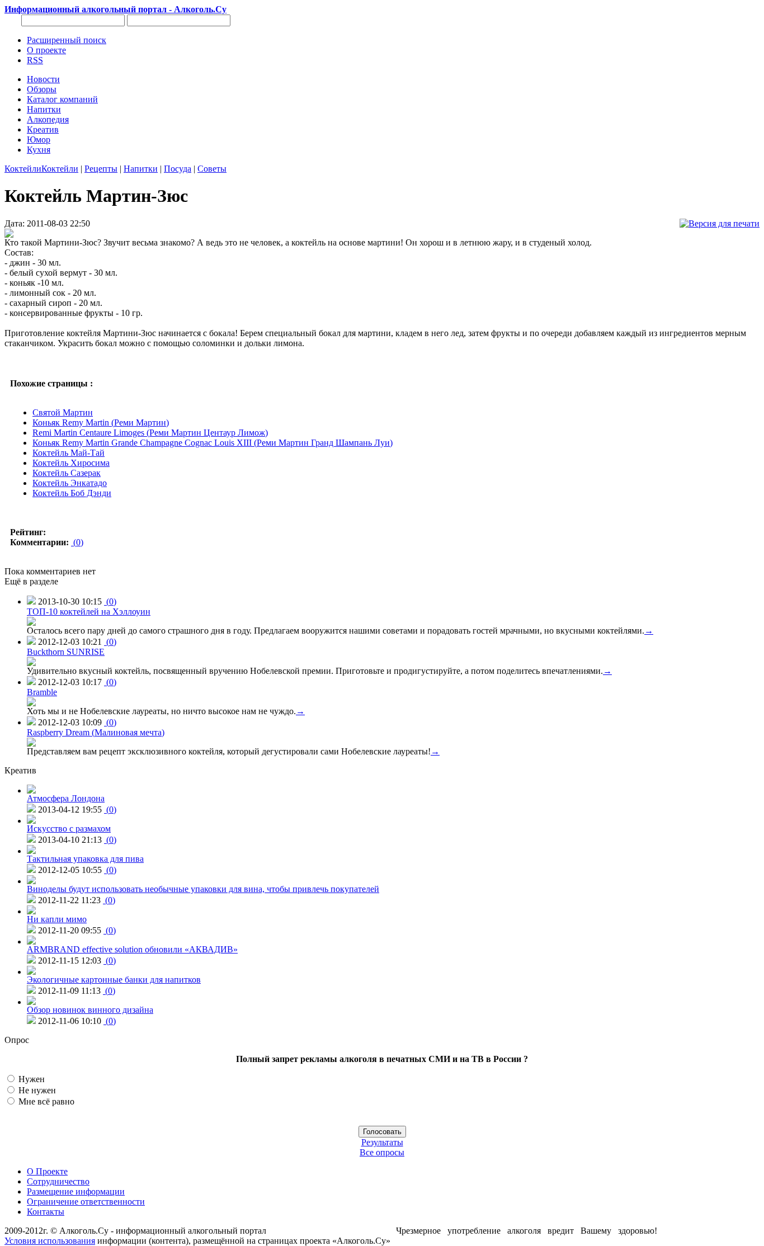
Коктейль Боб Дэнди (71, 493)
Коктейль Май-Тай (68, 452)
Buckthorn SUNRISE (66, 652)
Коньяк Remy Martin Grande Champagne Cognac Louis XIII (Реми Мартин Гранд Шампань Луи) (212, 442)
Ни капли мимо (57, 919)
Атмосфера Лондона (66, 798)
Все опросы (382, 1152)
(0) (77, 542)
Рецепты (100, 168)
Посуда (177, 168)
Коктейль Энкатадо (69, 483)
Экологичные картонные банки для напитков (114, 979)
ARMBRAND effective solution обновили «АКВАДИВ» (132, 949)
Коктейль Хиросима (71, 463)
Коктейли (22, 168)
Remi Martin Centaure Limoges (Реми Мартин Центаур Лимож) (150, 432)
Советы (212, 168)
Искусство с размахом (69, 828)
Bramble (42, 692)
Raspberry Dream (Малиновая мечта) (95, 732)
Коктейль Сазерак (66, 473)
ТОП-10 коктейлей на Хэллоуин (88, 611)
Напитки (141, 168)
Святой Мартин (62, 412)
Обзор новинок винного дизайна (90, 1009)
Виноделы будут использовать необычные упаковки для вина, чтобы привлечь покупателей (203, 889)
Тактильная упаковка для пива (85, 858)
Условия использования (49, 1240)
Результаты (382, 1142)
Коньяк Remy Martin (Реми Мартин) (100, 422)
